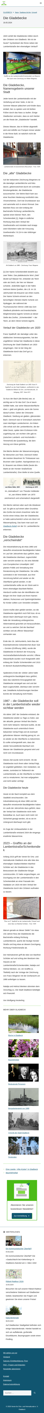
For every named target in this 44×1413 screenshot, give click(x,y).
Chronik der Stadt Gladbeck (18, 1133)
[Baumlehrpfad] (23, 1048)
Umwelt (34, 12)
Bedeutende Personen (16, 1084)
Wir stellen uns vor (10, 1353)
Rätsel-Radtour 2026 (14, 1281)
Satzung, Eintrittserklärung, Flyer (15, 1361)
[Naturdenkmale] (14, 1310)
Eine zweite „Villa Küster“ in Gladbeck (22, 1169)
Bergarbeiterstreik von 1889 (18, 1108)
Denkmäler (12, 1157)
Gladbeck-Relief (10, 526)
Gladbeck (7, 12)
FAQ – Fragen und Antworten (14, 1365)
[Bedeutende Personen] (23, 1073)
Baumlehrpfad (13, 1060)
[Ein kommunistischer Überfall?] (14, 1241)
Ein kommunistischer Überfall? (19, 1249)
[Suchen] (34, 1393)
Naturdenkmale (12, 1318)
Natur (17, 12)
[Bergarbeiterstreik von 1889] (23, 1097)
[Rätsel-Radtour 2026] (14, 1274)
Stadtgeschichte (25, 12)
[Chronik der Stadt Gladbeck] (23, 1121)
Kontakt (6, 1376)
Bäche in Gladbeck (15, 1035)
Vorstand (6, 1357)
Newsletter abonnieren (11, 1369)
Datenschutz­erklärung (11, 1384)
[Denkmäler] (23, 1146)
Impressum (7, 1380)
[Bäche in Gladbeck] (23, 1024)
